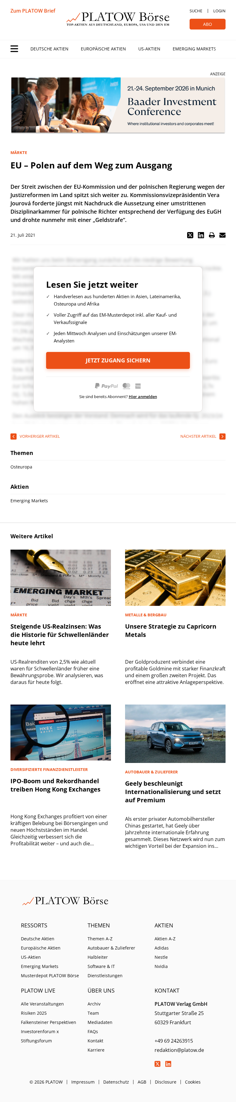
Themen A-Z (100, 939)
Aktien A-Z (165, 939)
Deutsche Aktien (49, 49)
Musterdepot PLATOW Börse (50, 975)
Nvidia (161, 966)
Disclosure (165, 1082)
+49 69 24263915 (174, 1040)
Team (93, 1013)
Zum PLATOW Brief (32, 10)
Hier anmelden (143, 396)
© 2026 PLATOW (46, 1082)
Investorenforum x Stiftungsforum (40, 1036)
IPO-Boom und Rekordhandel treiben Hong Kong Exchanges (55, 785)
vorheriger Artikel (40, 436)
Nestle (161, 957)
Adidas (162, 948)
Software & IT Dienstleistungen (105, 970)
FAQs (93, 1031)
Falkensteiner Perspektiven (48, 1022)
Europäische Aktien (103, 49)
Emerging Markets (194, 49)
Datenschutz (116, 1082)
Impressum (83, 1082)
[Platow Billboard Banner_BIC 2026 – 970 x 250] (118, 105)
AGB (142, 1082)
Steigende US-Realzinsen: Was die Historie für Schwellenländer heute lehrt (59, 634)
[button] (190, 235)
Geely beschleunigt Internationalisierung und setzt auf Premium (173, 791)
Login (219, 11)
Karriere (96, 1050)
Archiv (94, 1004)
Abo (207, 24)
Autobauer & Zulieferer (111, 948)
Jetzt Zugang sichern (118, 360)
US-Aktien (149, 49)
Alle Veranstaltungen (42, 1004)
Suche (196, 11)
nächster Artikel (198, 436)
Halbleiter (98, 957)
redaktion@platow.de (179, 1050)
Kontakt (95, 1041)
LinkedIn (168, 1064)
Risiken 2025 (34, 1013)
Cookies (193, 1082)
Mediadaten (100, 1022)
